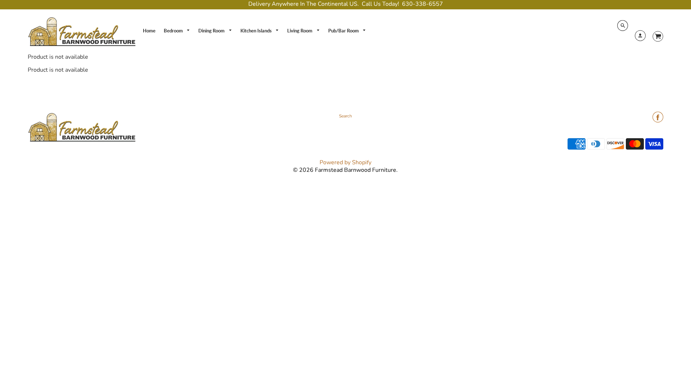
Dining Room (212, 30)
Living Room (300, 30)
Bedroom (174, 30)
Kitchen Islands (256, 30)
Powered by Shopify (345, 162)
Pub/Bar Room (344, 30)
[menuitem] (149, 31)
